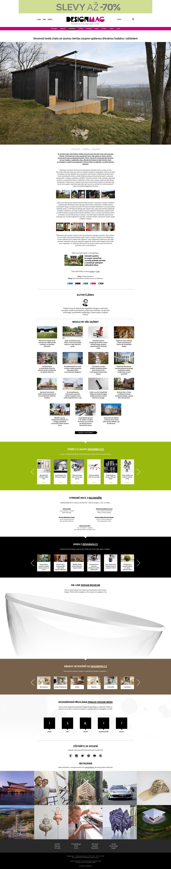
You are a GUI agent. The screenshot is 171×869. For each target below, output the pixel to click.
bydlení (91, 271)
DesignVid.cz (90, 544)
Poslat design (113, 846)
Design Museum (90, 585)
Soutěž (113, 844)
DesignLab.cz (89, 866)
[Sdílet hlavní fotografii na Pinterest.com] (93, 283)
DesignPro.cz (99, 666)
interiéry (50, 19)
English (113, 848)
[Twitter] (82, 756)
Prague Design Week (100, 702)
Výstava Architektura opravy (104, 509)
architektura (72, 29)
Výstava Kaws (67, 509)
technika (104, 29)
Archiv (76, 848)
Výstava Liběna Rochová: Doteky (104, 517)
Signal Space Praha (84, 526)
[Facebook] (70, 756)
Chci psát (57, 848)
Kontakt (57, 844)
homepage (54, 29)
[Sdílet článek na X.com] (77, 283)
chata (98, 271)
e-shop (39, 19)
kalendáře (95, 498)
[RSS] (100, 756)
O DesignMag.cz (76, 844)
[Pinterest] (88, 756)
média (111, 29)
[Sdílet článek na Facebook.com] (70, 283)
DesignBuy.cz (96, 449)
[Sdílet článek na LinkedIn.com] (85, 283)
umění (118, 29)
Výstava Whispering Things (67, 517)
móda (96, 29)
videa (44, 19)
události (62, 29)
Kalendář (95, 846)
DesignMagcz (89, 767)
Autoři (76, 846)
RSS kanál (95, 844)
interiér (81, 29)
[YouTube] (94, 756)
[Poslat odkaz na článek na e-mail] (101, 283)
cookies (99, 861)
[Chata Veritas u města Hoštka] (85, 93)
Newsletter (94, 848)
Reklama (57, 846)
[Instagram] (76, 756)
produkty (89, 29)
